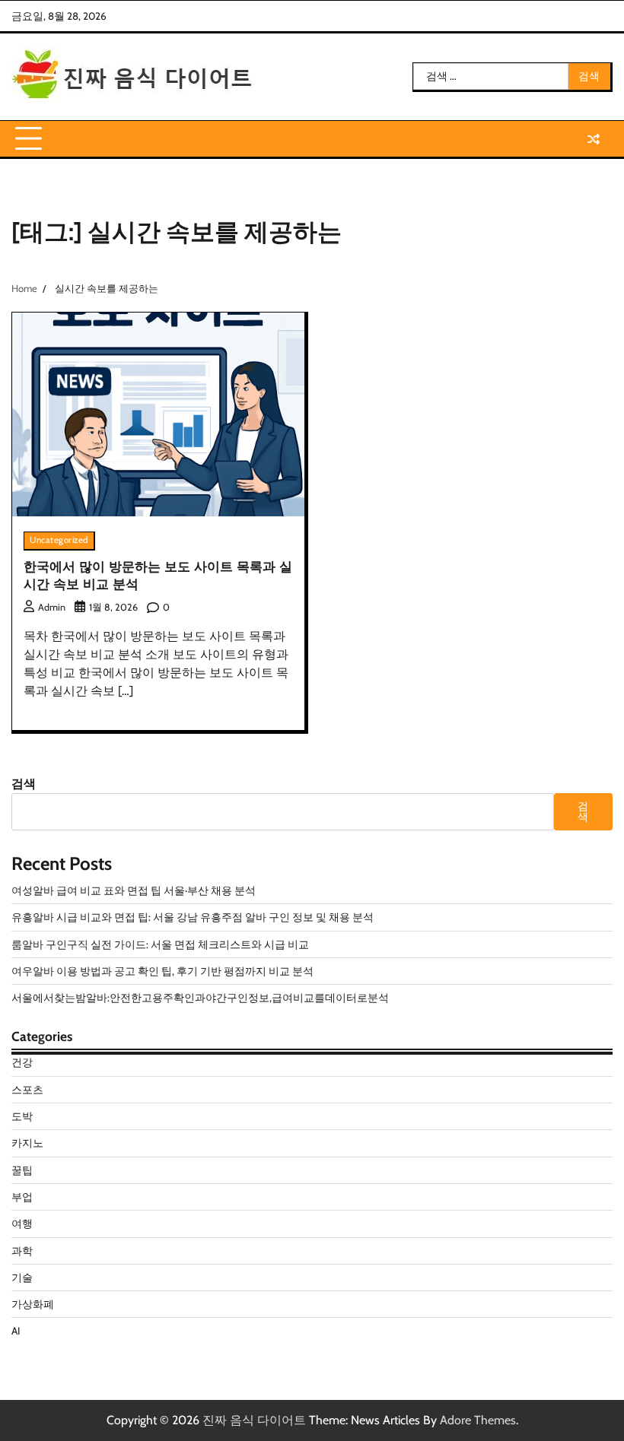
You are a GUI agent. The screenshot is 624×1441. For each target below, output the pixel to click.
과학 (22, 1251)
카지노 (27, 1143)
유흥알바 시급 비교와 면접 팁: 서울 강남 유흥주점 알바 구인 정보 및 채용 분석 (192, 917)
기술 (22, 1277)
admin (51, 607)
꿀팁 (22, 1170)
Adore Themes (478, 1420)
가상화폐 (32, 1304)
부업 (22, 1197)
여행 (22, 1223)
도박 (22, 1116)
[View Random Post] (593, 139)
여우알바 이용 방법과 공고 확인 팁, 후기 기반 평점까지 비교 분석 (162, 971)
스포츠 (27, 1090)
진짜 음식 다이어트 (254, 1420)
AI (15, 1331)
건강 (22, 1062)
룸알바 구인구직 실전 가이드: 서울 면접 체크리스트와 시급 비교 (160, 944)
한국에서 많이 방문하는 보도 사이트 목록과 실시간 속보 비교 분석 (158, 574)
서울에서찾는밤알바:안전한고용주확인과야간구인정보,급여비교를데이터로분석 (200, 998)
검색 (23, 783)
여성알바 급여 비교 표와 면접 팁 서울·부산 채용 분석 (133, 890)
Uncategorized (59, 540)
